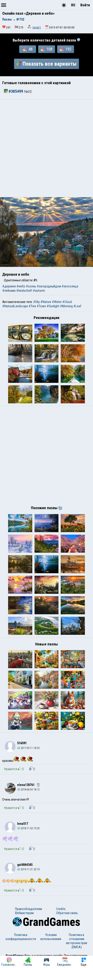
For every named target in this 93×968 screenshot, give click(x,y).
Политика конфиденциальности (21, 937)
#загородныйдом (49, 286)
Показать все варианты (50, 64)
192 (68, 49)
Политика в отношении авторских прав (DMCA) (76, 941)
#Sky (36, 302)
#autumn (39, 291)
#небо (20, 286)
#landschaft (24, 291)
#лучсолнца (70, 286)
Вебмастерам (24, 913)
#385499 (16, 91)
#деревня (9, 286)
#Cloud (67, 302)
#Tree (32, 306)
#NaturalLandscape (15, 306)
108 (49, 49)
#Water (57, 302)
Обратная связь (67, 913)
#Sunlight (53, 306)
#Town (41, 306)
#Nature (45, 302)
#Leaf (77, 306)
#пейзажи (9, 291)
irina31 (37, 27)
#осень (31, 286)
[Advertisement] (46, 148)
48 (30, 49)
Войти (85, 5)
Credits (60, 909)
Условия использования (50, 937)
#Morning (66, 306)
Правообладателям (28, 909)
